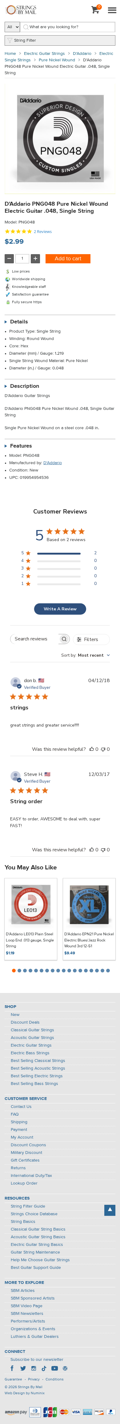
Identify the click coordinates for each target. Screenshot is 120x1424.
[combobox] (85, 655)
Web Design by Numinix (25, 1393)
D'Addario (82, 54)
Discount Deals (25, 1022)
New (15, 1015)
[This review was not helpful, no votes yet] (103, 749)
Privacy (34, 1379)
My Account (22, 1137)
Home (10, 54)
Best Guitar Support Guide (36, 1268)
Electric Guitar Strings (44, 54)
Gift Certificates (25, 1160)
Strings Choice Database (34, 1214)
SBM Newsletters (27, 1313)
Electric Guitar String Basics (37, 1245)
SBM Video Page (26, 1306)
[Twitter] (23, 1369)
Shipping (19, 1122)
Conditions (55, 1379)
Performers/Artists (28, 1321)
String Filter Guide (28, 1206)
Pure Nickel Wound (57, 60)
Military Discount (26, 1153)
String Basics (23, 1222)
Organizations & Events (33, 1329)
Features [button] (21, 446)
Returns (18, 1168)
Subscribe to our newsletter (36, 1359)
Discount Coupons (28, 1145)
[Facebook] (12, 1369)
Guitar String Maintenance (35, 1252)
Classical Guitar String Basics (38, 1229)
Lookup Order (24, 1183)
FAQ (15, 1114)
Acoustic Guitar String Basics (38, 1237)
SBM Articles (23, 1290)
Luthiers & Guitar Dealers (35, 1336)
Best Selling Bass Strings (34, 1084)
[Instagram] (33, 1369)
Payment (19, 1130)
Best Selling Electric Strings (37, 1076)
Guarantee (13, 1379)
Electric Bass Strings (30, 1053)
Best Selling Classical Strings (38, 1061)
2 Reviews (43, 231)
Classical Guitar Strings (32, 1030)
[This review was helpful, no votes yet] (92, 749)
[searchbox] (34, 639)
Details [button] (19, 322)
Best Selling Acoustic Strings (38, 1068)
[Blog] (65, 1369)
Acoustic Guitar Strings (32, 1038)
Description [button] (24, 386)
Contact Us (21, 1107)
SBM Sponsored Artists (33, 1298)
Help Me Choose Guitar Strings (40, 1260)
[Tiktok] (44, 1369)
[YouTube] (54, 1369)
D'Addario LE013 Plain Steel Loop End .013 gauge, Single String (30, 940)
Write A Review (60, 609)
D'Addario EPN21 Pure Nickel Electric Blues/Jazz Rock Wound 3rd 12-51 (89, 940)
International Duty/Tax (31, 1176)
